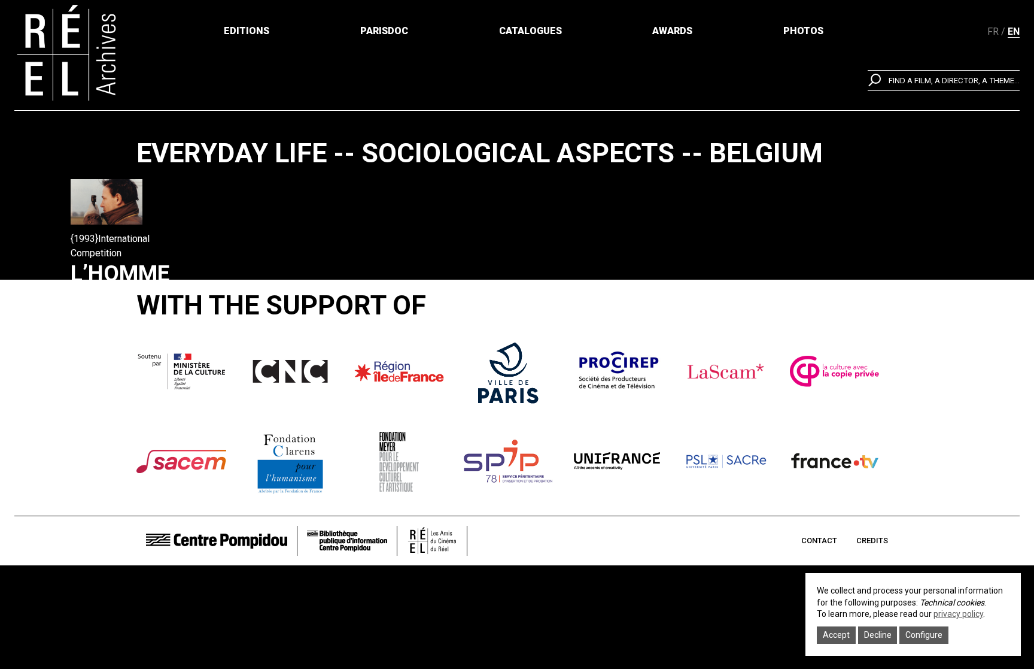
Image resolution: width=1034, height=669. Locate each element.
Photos (803, 31)
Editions (246, 31)
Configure (923, 635)
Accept (836, 635)
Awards (672, 31)
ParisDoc (384, 31)
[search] (944, 80)
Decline (878, 635)
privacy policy (958, 614)
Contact (819, 540)
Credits (872, 540)
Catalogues (530, 31)
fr (993, 31)
